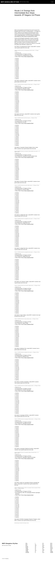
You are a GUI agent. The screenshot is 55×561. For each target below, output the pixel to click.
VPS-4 (51, 545)
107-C (43, 545)
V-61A (51, 550)
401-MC (27, 547)
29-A (35, 545)
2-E (35, 548)
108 (43, 546)
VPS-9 (51, 543)
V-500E (27, 548)
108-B (43, 547)
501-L (26, 545)
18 (35, 551)
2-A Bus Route (20, 35)
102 (43, 544)
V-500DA (27, 549)
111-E (43, 550)
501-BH (27, 546)
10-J (35, 550)
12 (35, 552)
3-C (35, 549)
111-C (43, 549)
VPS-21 (51, 547)
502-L (26, 543)
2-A (20, 52)
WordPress (7, 558)
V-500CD (27, 551)
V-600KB (51, 552)
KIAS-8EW (27, 552)
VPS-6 (51, 544)
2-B (35, 546)
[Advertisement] (28, 23)
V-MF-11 (51, 548)
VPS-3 (51, 546)
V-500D (27, 550)
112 (42, 551)
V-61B (51, 549)
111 (42, 548)
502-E (27, 544)
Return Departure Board (28, 56)
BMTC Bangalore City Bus (10, 2)
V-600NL (51, 551)
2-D (35, 547)
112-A (43, 552)
